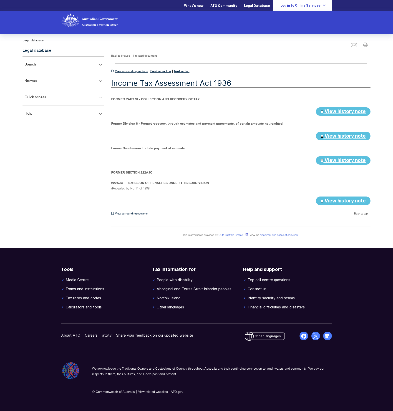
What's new (194, 6)
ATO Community (223, 6)
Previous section (160, 71)
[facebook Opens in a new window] (304, 336)
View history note (344, 111)
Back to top (361, 213)
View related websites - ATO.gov (160, 391)
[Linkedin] (327, 336)
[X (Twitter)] (315, 336)
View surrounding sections (131, 71)
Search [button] (37, 68)
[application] (63, 89)
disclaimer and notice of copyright (279, 235)
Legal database (37, 50)
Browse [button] (37, 84)
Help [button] (35, 117)
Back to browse (120, 56)
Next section (181, 71)
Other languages (268, 336)
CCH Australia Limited (233, 235)
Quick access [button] (42, 100)
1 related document (145, 56)
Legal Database (257, 6)
